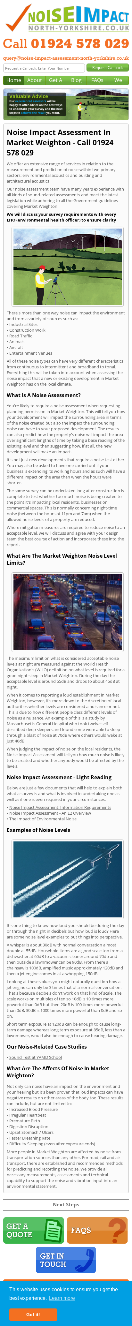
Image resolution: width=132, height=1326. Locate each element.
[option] (66, 104)
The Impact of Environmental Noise (43, 819)
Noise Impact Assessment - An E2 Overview (50, 813)
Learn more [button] (62, 1298)
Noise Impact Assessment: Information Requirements (60, 807)
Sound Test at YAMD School (35, 1057)
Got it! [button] (33, 1314)
